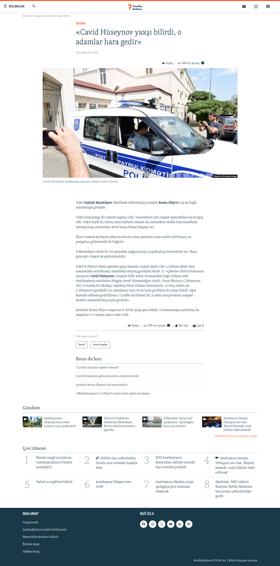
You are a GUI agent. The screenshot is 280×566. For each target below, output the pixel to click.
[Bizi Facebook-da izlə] (268, 7)
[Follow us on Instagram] (152, 524)
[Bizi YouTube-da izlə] (244, 7)
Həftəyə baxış (31, 551)
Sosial (81, 23)
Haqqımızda (30, 522)
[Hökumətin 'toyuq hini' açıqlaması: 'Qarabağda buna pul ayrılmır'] (152, 421)
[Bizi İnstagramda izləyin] (256, 7)
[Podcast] (188, 524)
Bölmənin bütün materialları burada (236, 436)
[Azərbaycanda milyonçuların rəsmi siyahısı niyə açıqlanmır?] (32, 421)
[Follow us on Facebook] (143, 524)
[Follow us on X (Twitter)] (161, 524)
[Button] (167, 63)
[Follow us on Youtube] (170, 524)
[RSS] (179, 524)
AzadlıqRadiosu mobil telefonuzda (44, 529)
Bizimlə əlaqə (31, 544)
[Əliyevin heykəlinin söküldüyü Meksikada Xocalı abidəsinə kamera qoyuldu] (92, 421)
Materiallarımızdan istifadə (40, 537)
